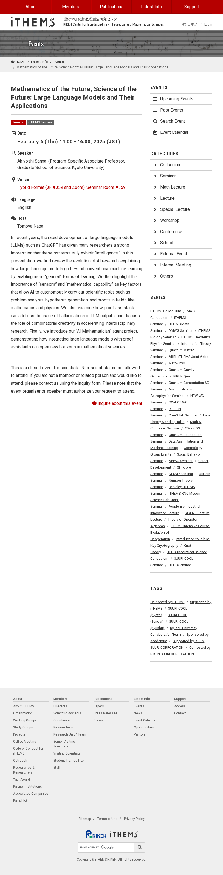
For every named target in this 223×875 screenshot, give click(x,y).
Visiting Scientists (67, 753)
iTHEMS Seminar (40, 122)
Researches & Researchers (23, 770)
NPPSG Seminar (181, 461)
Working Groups (25, 720)
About (31, 6)
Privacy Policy (134, 819)
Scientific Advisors (67, 713)
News (138, 713)
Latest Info (151, 6)
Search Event (172, 121)
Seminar (18, 122)
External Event (173, 253)
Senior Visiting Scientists (64, 744)
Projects (19, 734)
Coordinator (62, 720)
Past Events (171, 110)
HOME (20, 62)
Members (71, 6)
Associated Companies (30, 794)
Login (208, 24)
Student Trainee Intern (70, 760)
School (166, 242)
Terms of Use (107, 819)
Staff (56, 767)
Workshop (169, 220)
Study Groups (23, 727)
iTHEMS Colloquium (165, 311)
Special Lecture (175, 209)
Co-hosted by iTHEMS (167, 602)
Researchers (63, 727)
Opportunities (144, 727)
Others (166, 276)
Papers (99, 706)
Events (59, 62)
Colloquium (170, 164)
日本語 (192, 24)
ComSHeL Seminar (183, 415)
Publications (111, 6)
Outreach (20, 760)
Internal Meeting (175, 265)
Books (98, 720)
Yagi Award (21, 779)
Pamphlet (20, 801)
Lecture (167, 198)
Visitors (139, 734)
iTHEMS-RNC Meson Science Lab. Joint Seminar (175, 499)
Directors (60, 706)
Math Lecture (172, 187)
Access (180, 706)
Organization (23, 713)
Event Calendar (174, 132)
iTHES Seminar (180, 565)
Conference (171, 231)
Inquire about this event (119, 403)
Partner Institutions (27, 786)
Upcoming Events (176, 98)
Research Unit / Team (69, 734)
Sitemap (85, 819)
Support (191, 6)
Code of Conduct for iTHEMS (28, 751)
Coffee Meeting (24, 741)
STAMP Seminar (181, 474)
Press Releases (105, 713)
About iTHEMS (23, 706)
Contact (180, 713)
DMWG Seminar (181, 331)
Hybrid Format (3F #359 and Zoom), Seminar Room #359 (71, 187)
